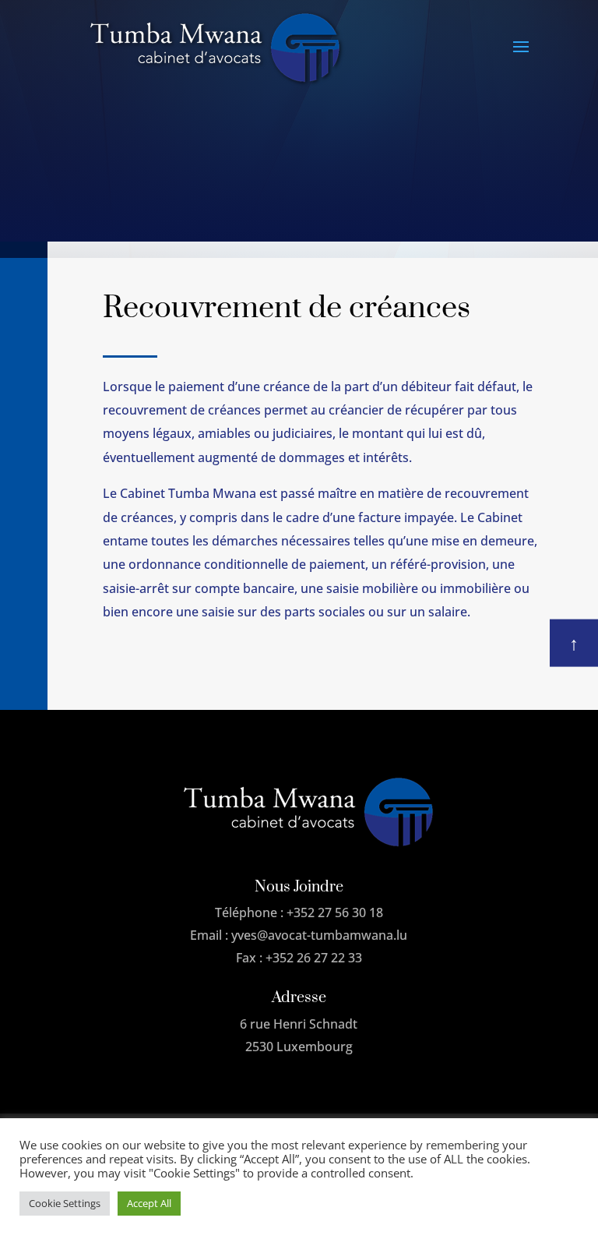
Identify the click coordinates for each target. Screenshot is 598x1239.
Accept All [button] (149, 1203)
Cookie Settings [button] (64, 1203)
